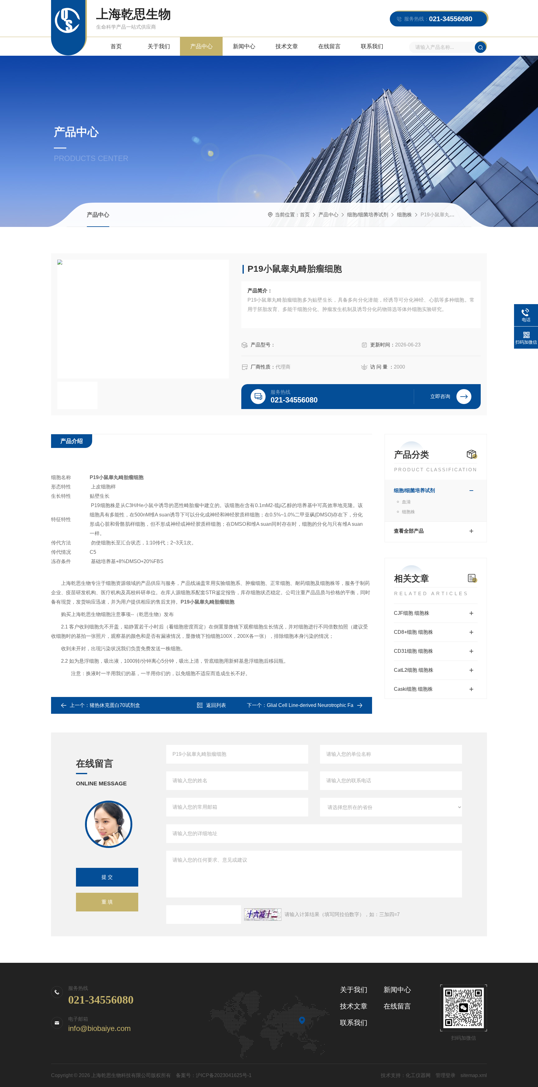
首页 (116, 46)
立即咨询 (440, 396)
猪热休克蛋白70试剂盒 (115, 705)
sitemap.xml (473, 1075)
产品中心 (201, 46)
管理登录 (445, 1075)
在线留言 (329, 46)
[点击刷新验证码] (262, 914)
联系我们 (372, 46)
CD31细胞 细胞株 (413, 651)
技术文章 (287, 46)
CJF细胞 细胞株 (411, 613)
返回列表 (216, 705)
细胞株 (404, 214)
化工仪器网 (418, 1075)
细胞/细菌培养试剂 (367, 214)
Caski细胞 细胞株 (413, 689)
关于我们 (159, 46)
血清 (406, 501)
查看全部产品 (409, 531)
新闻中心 (244, 46)
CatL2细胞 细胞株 (413, 670)
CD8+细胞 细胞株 (413, 632)
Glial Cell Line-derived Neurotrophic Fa (310, 705)
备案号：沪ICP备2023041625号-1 (214, 1075)
